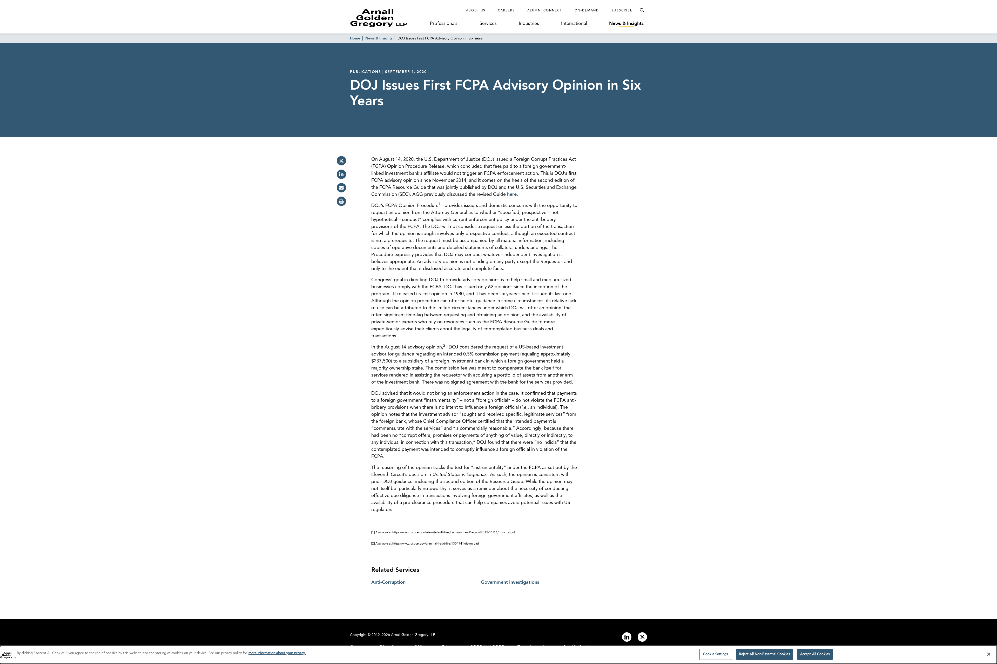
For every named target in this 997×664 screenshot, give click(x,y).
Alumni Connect (544, 10)
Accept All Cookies (815, 654)
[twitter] (341, 160)
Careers (506, 10)
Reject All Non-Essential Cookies (764, 654)
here (512, 194)
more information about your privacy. (277, 653)
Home (355, 38)
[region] (498, 655)
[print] (341, 201)
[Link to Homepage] (388, 18)
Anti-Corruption (388, 582)
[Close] (988, 654)
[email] (341, 187)
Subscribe (621, 10)
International (574, 23)
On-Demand (587, 10)
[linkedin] (341, 174)
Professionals (443, 23)
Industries (529, 23)
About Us (476, 10)
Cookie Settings (715, 654)
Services (488, 23)
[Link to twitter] (642, 637)
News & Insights (626, 23)
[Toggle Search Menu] (642, 10)
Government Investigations (510, 582)
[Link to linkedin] (626, 637)
